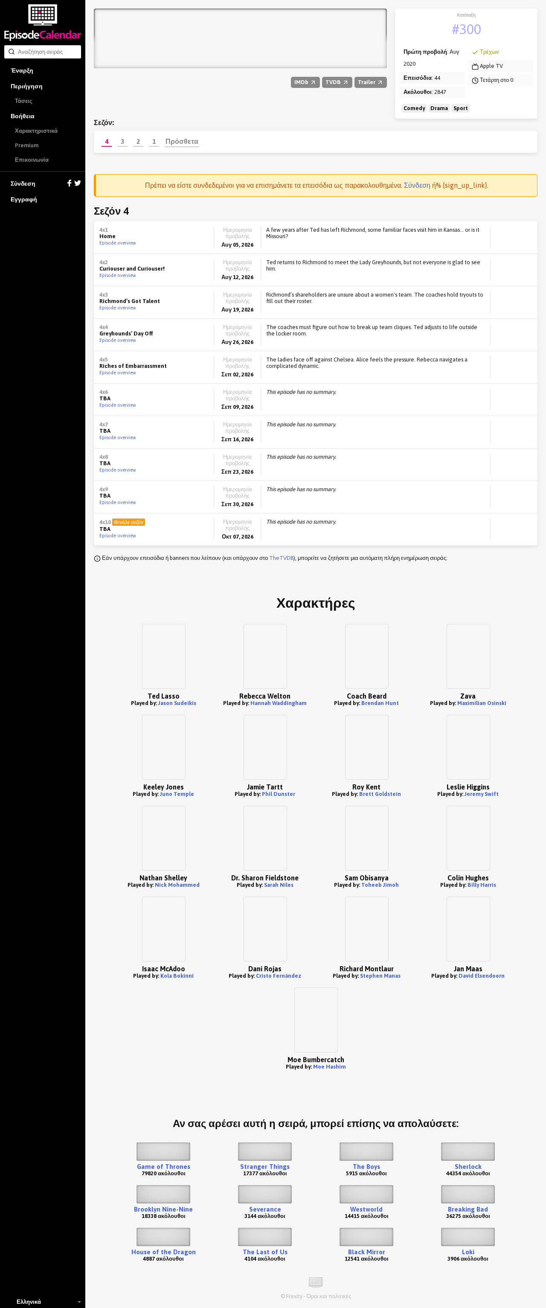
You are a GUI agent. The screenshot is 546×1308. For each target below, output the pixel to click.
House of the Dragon (163, 1252)
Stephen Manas (380, 976)
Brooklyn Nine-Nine (163, 1209)
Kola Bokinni (177, 976)
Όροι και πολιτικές (329, 1296)
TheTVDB (281, 558)
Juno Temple (177, 794)
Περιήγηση (27, 86)
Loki (468, 1252)
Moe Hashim (329, 1066)
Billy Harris (482, 885)
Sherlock (468, 1166)
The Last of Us (265, 1252)
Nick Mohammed (177, 885)
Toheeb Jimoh (380, 885)
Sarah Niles (278, 885)
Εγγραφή (24, 199)
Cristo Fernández (278, 976)
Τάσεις (23, 101)
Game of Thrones (163, 1166)
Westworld (366, 1209)
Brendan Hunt (380, 703)
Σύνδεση (23, 183)
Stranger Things (265, 1166)
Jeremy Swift (482, 794)
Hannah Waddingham (278, 703)
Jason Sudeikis (177, 703)
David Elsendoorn (482, 976)
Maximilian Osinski (481, 703)
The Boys (366, 1166)
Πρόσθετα (182, 141)
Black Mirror (366, 1252)
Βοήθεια (23, 116)
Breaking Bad (468, 1209)
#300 (466, 29)
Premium (26, 145)
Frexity (294, 1296)
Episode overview (117, 242)
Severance (265, 1209)
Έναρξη (22, 70)
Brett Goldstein (380, 794)
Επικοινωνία (32, 160)
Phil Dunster (278, 794)
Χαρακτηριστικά (36, 131)
